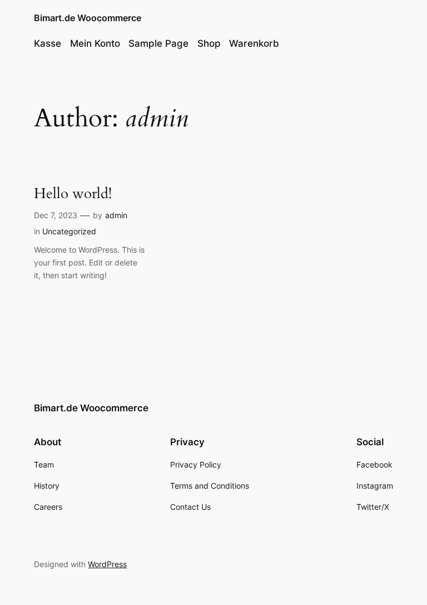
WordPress (107, 564)
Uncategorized (69, 231)
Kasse (47, 43)
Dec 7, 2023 (55, 215)
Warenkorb (254, 43)
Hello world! (73, 194)
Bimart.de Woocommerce (87, 17)
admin (116, 215)
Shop (209, 43)
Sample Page (158, 43)
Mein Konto (95, 43)
